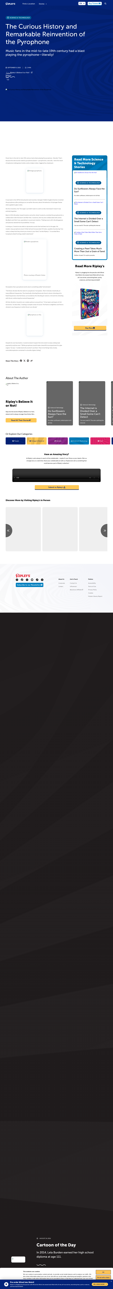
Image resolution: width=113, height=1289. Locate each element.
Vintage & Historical (37, 441)
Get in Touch (74, 579)
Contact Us (73, 583)
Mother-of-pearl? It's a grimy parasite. (84, 255)
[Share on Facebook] (21, 361)
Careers (60, 586)
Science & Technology (80, 441)
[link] (95, 3)
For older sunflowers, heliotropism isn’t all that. (87, 195)
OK (103, 1272)
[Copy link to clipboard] (31, 361)
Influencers (73, 586)
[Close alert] (111, 1281)
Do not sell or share (103, 1277)
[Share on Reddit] (28, 361)
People (16, 441)
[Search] (105, 4)
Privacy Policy (92, 589)
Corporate (61, 583)
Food (101, 441)
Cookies (90, 593)
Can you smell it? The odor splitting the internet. (87, 225)
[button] (82, 3)
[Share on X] (24, 361)
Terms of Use (92, 586)
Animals (58, 441)
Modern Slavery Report (95, 596)
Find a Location (29, 4)
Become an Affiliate (76, 589)
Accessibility (92, 583)
